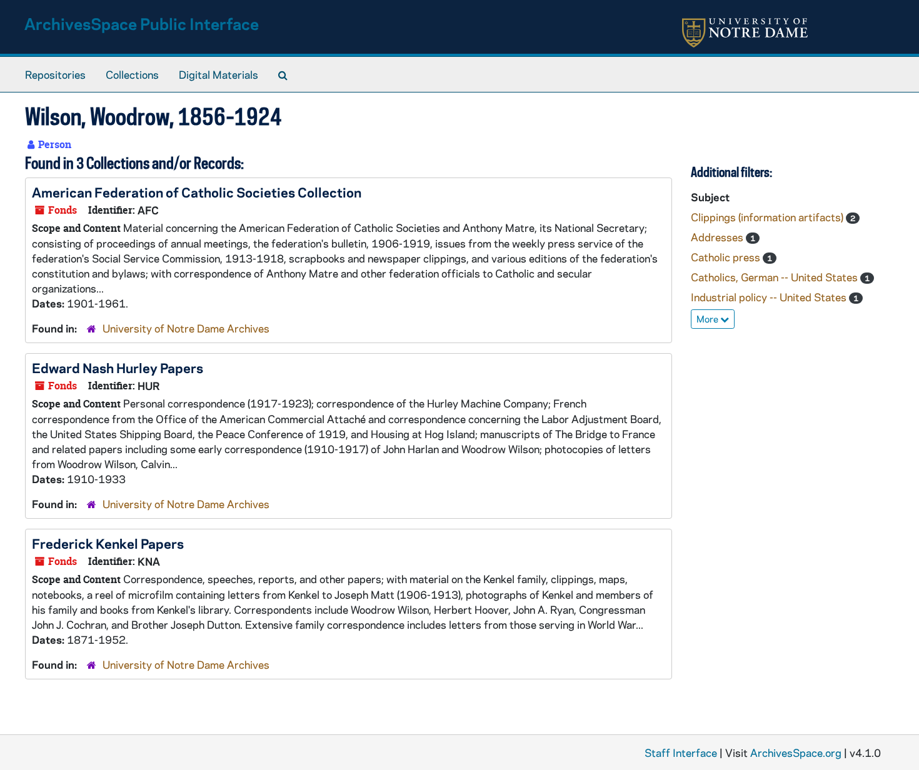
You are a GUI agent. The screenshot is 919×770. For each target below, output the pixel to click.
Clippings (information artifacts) (768, 217)
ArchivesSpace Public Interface (141, 23)
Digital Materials (218, 74)
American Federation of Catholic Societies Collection (196, 192)
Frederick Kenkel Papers (108, 543)
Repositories (55, 74)
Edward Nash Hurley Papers (117, 367)
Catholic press (727, 257)
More (708, 318)
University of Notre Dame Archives (186, 328)
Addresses (718, 237)
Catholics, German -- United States (775, 277)
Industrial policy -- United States (770, 297)
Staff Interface (681, 752)
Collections (132, 74)
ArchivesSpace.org (795, 752)
